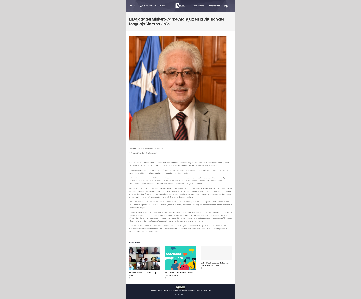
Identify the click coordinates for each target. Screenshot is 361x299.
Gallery (146, 258)
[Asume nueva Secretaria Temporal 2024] (144, 258)
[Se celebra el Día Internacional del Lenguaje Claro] (180, 258)
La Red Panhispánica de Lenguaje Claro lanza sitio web (216, 253)
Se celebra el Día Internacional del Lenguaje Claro (179, 258)
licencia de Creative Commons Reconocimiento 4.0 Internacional (192, 290)
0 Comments (134, 278)
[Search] (220, 6)
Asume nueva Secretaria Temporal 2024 (143, 258)
